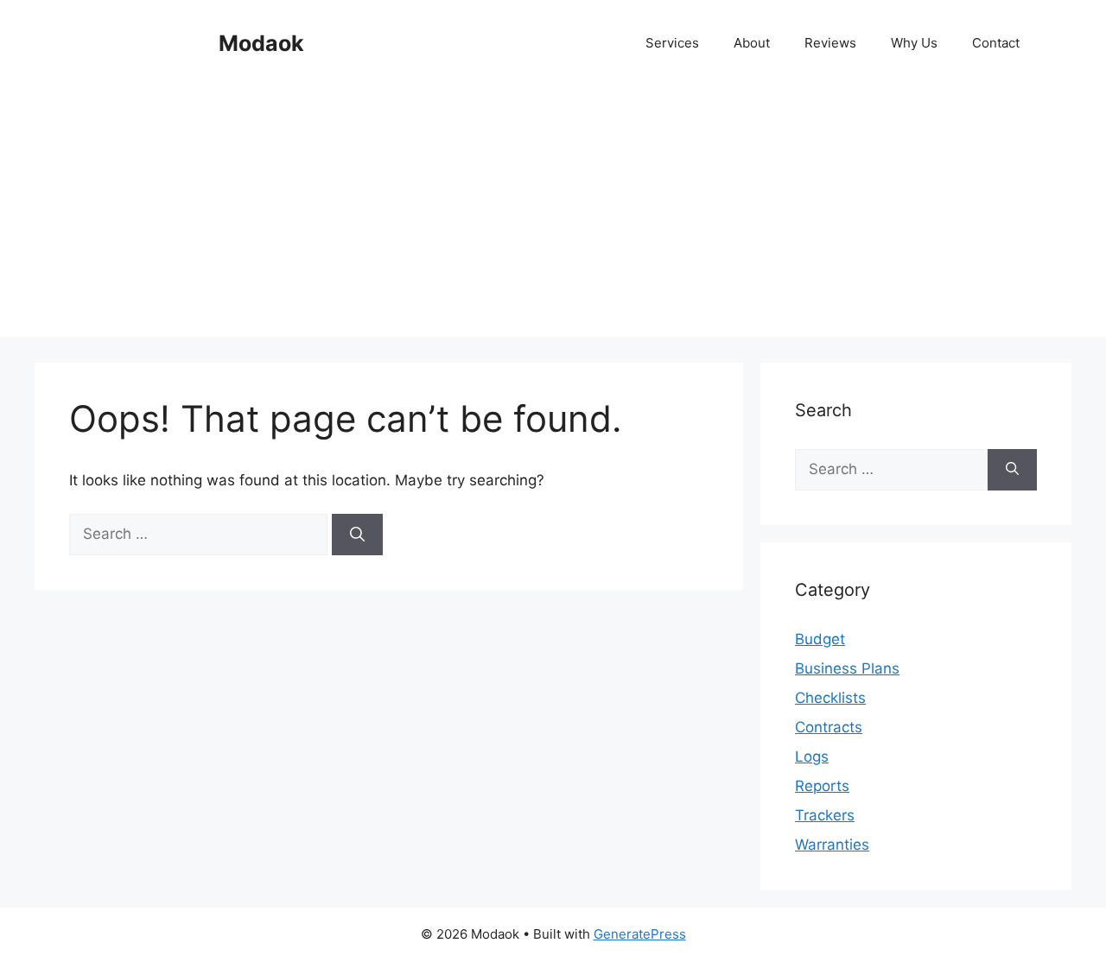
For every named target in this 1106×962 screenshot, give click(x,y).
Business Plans (847, 668)
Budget (820, 639)
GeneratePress (640, 934)
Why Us (914, 43)
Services (672, 43)
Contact (996, 43)
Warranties (832, 844)
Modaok (261, 43)
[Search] (357, 534)
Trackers (825, 815)
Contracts (828, 727)
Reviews (830, 43)
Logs (812, 756)
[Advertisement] (553, 216)
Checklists (830, 697)
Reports (822, 785)
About (752, 43)
